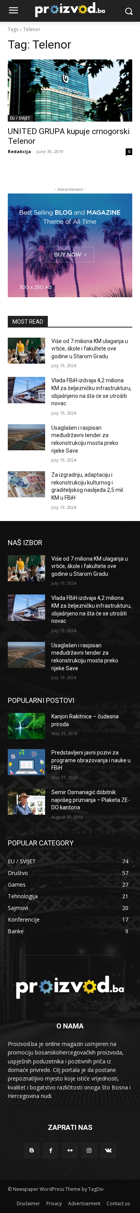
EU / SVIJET (20, 118)
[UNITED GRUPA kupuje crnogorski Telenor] (70, 90)
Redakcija (19, 151)
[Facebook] (50, 1150)
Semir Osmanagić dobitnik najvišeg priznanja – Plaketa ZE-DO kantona (90, 799)
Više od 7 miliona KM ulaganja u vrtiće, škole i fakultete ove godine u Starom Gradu (89, 348)
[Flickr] (69, 1150)
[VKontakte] (108, 1150)
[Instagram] (89, 1150)
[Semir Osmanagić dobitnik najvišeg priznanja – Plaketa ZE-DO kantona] (26, 802)
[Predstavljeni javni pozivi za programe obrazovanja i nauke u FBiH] (26, 762)
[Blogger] (31, 1150)
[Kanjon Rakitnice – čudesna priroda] (26, 726)
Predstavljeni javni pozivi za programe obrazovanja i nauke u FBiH (91, 760)
